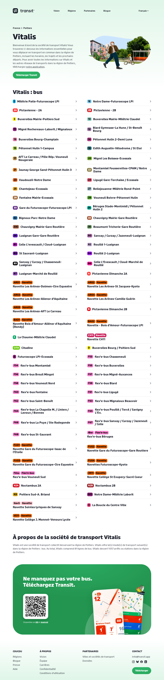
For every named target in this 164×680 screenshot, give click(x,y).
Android (44, 622)
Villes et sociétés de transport (98, 656)
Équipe (43, 660)
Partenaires (89, 10)
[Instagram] (133, 661)
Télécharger (141, 670)
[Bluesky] (137, 662)
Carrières (44, 664)
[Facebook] (141, 661)
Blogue (106, 10)
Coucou (17, 651)
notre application (35, 66)
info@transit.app (141, 656)
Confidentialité (48, 669)
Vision (57, 10)
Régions (72, 10)
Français (143, 10)
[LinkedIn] (145, 661)
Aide (15, 669)
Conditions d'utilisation (52, 673)
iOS (36, 622)
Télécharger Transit (26, 75)
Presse (16, 664)
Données (87, 660)
